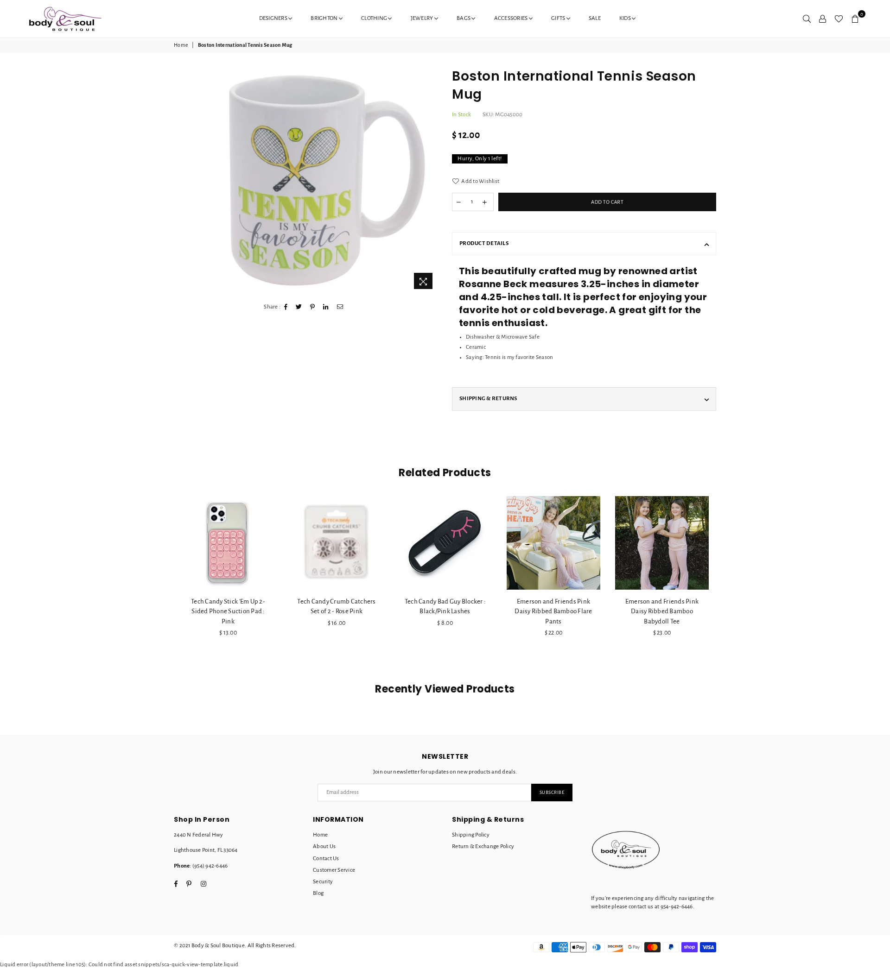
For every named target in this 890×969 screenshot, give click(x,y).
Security (323, 882)
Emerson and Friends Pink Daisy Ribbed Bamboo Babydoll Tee (662, 611)
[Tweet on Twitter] (299, 307)
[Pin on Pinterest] (313, 307)
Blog (318, 893)
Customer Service (334, 870)
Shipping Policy (471, 835)
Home (181, 45)
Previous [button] (163, 585)
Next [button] (726, 585)
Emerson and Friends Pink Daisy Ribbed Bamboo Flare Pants (553, 611)
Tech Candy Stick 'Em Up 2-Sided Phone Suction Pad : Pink (228, 611)
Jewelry (422, 18)
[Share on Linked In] (326, 307)
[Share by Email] (340, 307)
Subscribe (552, 792)
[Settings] (822, 18)
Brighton (324, 18)
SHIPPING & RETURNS (488, 399)
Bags (464, 18)
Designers (274, 18)
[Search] (807, 18)
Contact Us (326, 859)
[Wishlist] (838, 18)
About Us (324, 846)
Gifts (558, 18)
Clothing (374, 18)
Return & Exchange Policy (483, 846)
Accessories (511, 18)
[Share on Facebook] (286, 307)
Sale (595, 18)
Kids (625, 18)
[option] (326, 180)
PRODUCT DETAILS (484, 243)
